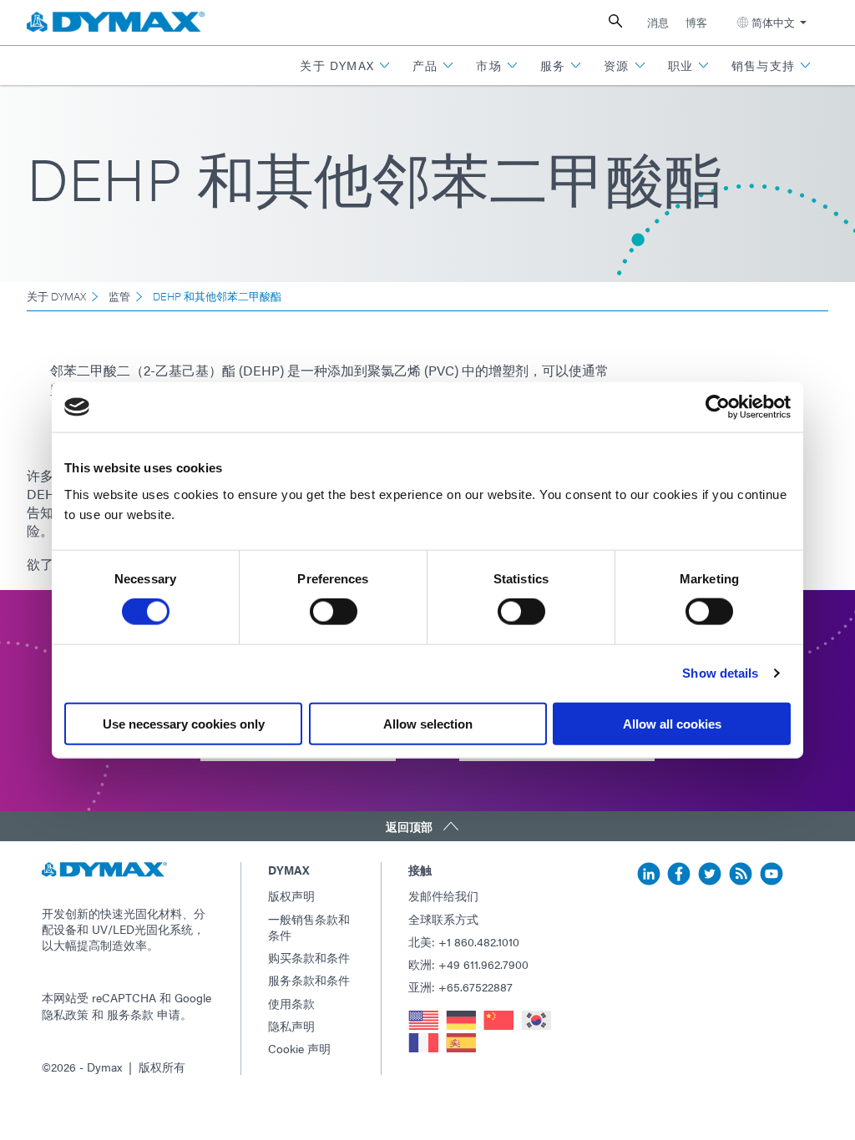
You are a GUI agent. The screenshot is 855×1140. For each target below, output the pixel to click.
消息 (658, 22)
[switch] (333, 611)
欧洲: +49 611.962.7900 (468, 964)
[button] (345, 65)
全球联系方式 (443, 918)
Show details (720, 673)
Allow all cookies (672, 723)
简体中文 (773, 22)
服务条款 (130, 1014)
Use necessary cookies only (184, 723)
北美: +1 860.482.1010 (463, 941)
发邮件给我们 (443, 895)
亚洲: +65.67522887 (460, 986)
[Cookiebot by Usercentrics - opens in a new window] (718, 407)
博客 (696, 22)
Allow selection (428, 723)
